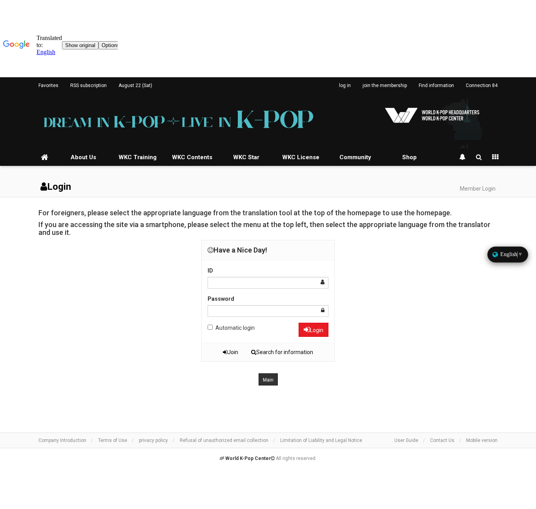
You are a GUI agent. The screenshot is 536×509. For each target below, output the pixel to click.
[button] (268, 379)
